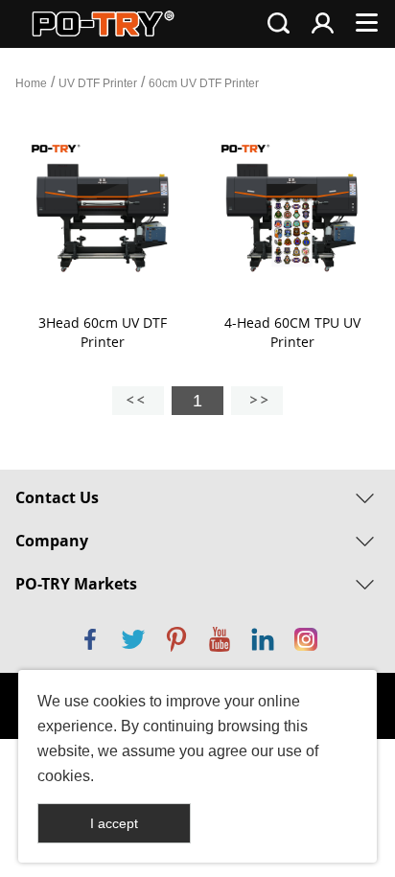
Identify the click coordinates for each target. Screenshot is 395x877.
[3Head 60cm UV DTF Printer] (102, 216)
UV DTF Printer (97, 83)
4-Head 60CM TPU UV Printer (292, 332)
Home (31, 83)
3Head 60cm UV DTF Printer (102, 332)
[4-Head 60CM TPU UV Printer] (292, 216)
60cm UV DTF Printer (204, 83)
